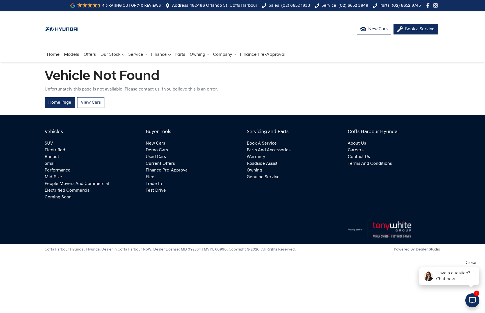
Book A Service (262, 143)
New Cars (155, 143)
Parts (180, 54)
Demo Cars (157, 150)
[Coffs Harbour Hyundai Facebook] (429, 5)
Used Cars (156, 157)
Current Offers (160, 163)
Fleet (151, 177)
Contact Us (359, 157)
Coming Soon (58, 197)
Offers (90, 54)
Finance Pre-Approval (262, 54)
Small (50, 163)
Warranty (256, 157)
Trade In (154, 184)
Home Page (59, 102)
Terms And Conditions (370, 163)
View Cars (91, 102)
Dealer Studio (428, 249)
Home (53, 54)
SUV (49, 143)
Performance (57, 170)
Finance (159, 54)
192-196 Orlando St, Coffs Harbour (223, 5)
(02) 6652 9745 (406, 5)
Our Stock (110, 54)
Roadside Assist (262, 163)
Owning (197, 54)
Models (71, 54)
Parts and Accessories (268, 150)
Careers (355, 150)
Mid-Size (53, 177)
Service (135, 54)
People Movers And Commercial (77, 184)
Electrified (55, 150)
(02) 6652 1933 (295, 5)
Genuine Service (263, 177)
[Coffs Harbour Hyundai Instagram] (436, 5)
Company (222, 54)
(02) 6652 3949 (353, 5)
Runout (52, 157)
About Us (357, 143)
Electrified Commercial (68, 190)
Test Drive (156, 190)
